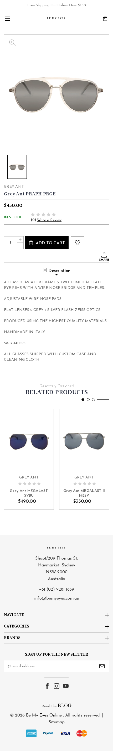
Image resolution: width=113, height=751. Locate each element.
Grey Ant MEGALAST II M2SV (84, 493)
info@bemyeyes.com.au (56, 598)
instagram (56, 686)
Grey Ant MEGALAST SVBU (29, 493)
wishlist (77, 242)
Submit (102, 666)
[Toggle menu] (7, 18)
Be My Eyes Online (44, 715)
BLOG (64, 706)
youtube (66, 686)
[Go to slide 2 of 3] (88, 399)
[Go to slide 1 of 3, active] (82, 399)
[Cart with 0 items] (105, 18)
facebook (47, 686)
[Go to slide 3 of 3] (93, 399)
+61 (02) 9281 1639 (56, 589)
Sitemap (57, 722)
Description (59, 271)
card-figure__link (29, 440)
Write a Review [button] (49, 220)
